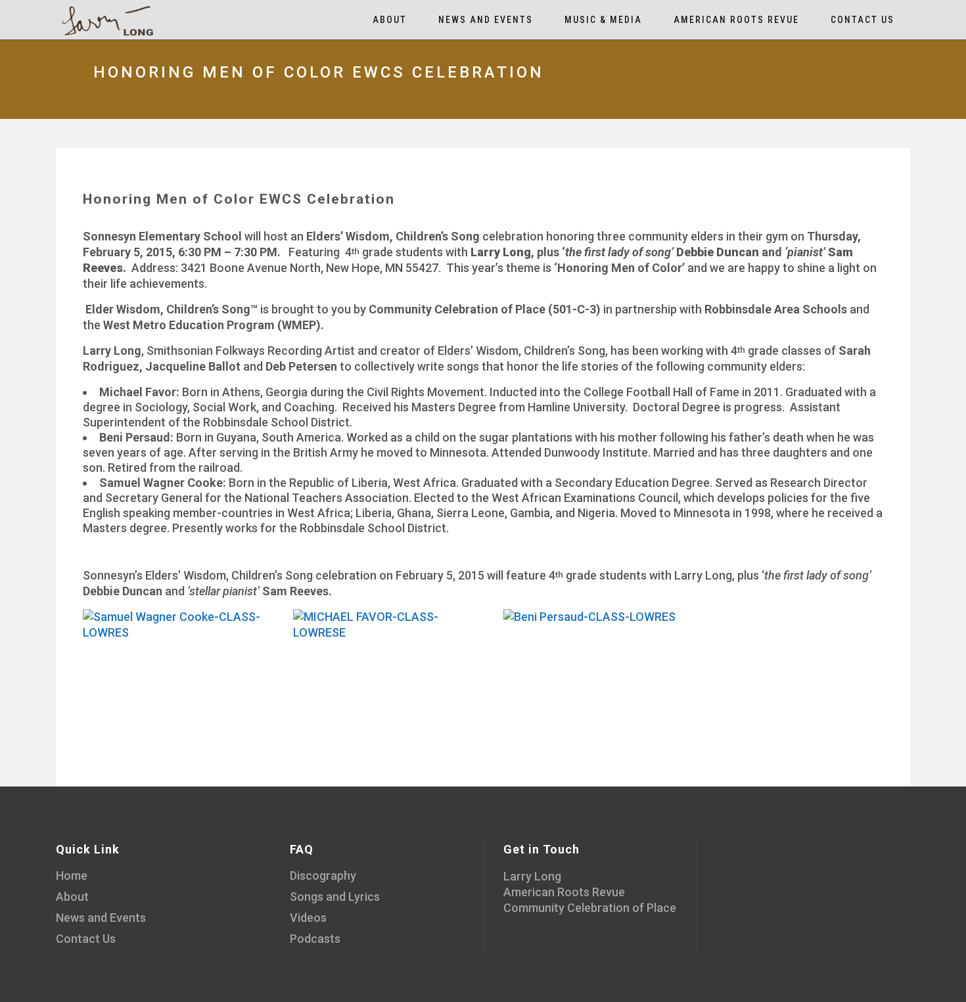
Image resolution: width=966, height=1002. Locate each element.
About (72, 896)
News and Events (101, 917)
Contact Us (86, 938)
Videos (308, 917)
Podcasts (315, 938)
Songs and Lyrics (335, 896)
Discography (323, 875)
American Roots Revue (564, 892)
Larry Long (532, 876)
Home (71, 875)
